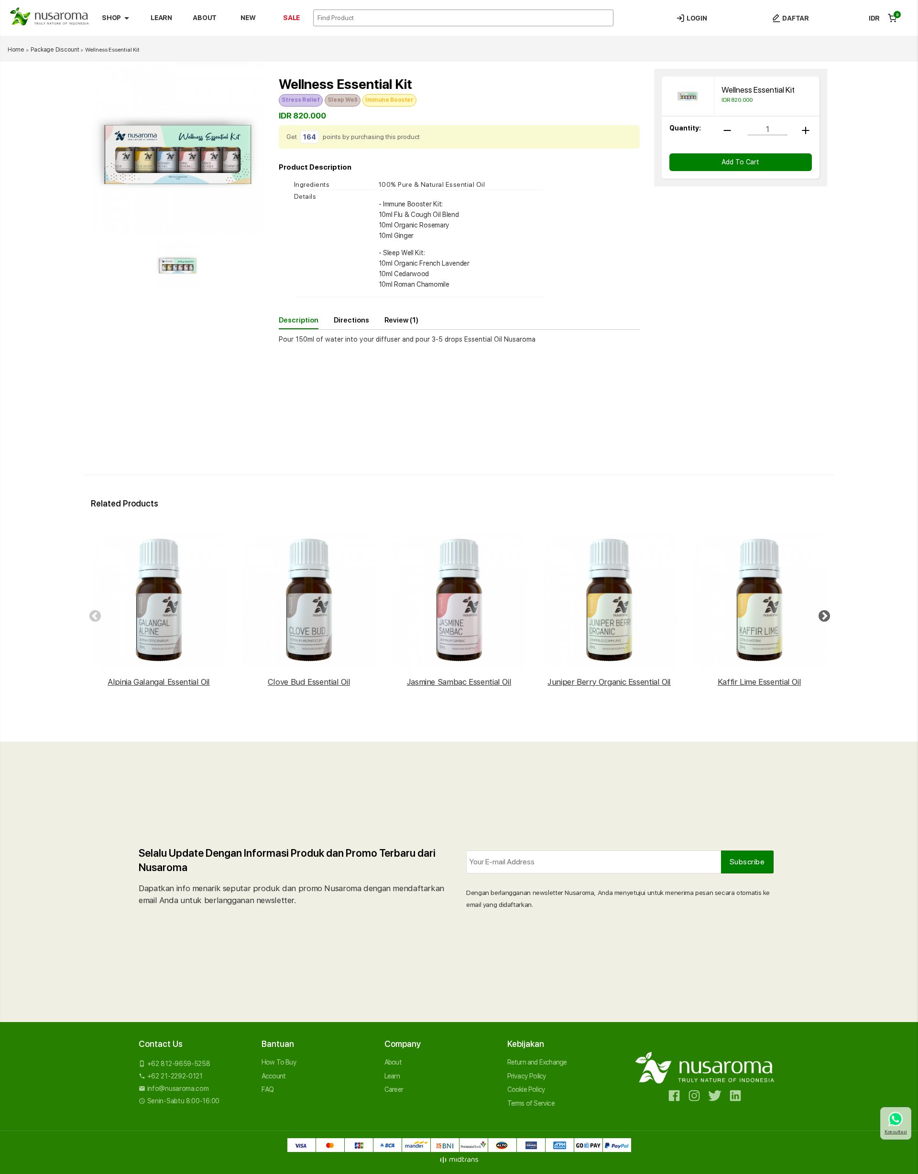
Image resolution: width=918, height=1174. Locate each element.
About (204, 18)
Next (822, 614)
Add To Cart (740, 162)
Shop (117, 18)
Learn (161, 18)
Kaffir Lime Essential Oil (759, 682)
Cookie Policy (526, 1089)
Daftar (795, 18)
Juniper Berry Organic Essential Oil (609, 682)
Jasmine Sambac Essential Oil (459, 682)
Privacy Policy (526, 1076)
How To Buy (279, 1062)
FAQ (268, 1089)
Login (696, 18)
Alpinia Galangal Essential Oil (159, 682)
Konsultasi (896, 1131)
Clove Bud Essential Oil (309, 682)
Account (273, 1076)
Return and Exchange (537, 1062)
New (247, 18)
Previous (93, 614)
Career (393, 1089)
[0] (892, 18)
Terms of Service (531, 1103)
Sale (291, 18)
